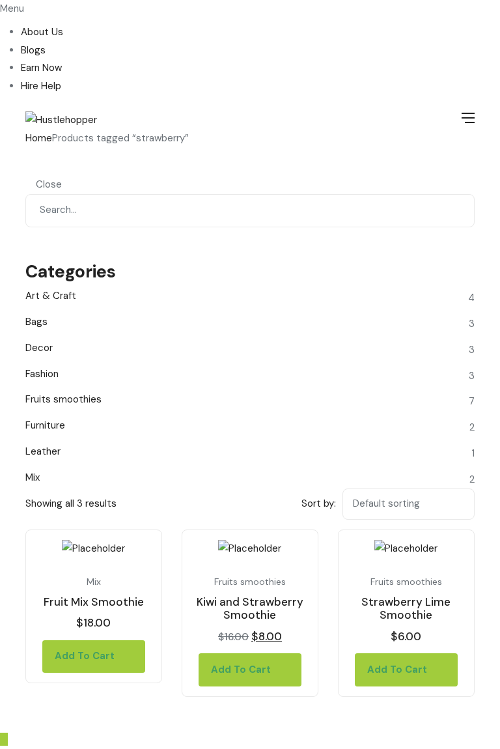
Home (38, 138)
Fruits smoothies (250, 581)
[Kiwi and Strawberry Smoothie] (250, 549)
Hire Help (41, 85)
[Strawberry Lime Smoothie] (406, 549)
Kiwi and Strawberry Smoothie (250, 608)
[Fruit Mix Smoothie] (94, 549)
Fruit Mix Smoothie (94, 602)
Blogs (33, 50)
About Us (42, 31)
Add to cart (85, 655)
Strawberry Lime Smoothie (406, 608)
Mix (94, 581)
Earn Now (41, 67)
